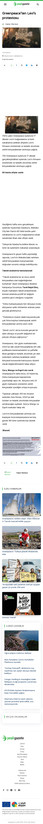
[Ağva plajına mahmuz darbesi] (21, 640)
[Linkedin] (31, 65)
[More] (37, 65)
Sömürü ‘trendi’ (9, 617)
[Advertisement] (21, 92)
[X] (21, 65)
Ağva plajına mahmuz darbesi (17, 653)
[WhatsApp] (11, 65)
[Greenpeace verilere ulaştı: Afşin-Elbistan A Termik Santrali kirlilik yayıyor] (21, 504)
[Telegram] (26, 65)
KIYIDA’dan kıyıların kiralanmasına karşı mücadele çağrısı (19, 691)
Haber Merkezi (11, 24)
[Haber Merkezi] (3, 24)
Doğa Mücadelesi (7, 59)
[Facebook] (16, 65)
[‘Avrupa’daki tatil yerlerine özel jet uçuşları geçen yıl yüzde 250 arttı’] (21, 570)
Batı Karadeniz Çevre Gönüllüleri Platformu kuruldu (19, 660)
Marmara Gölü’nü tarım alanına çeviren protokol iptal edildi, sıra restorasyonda (18, 701)
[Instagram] (7, 790)
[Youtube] (19, 790)
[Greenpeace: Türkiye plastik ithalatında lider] (21, 537)
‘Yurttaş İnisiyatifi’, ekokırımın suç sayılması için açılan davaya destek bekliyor (20, 670)
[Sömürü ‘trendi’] (21, 603)
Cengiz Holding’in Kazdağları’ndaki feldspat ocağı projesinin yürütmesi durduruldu (20, 682)
